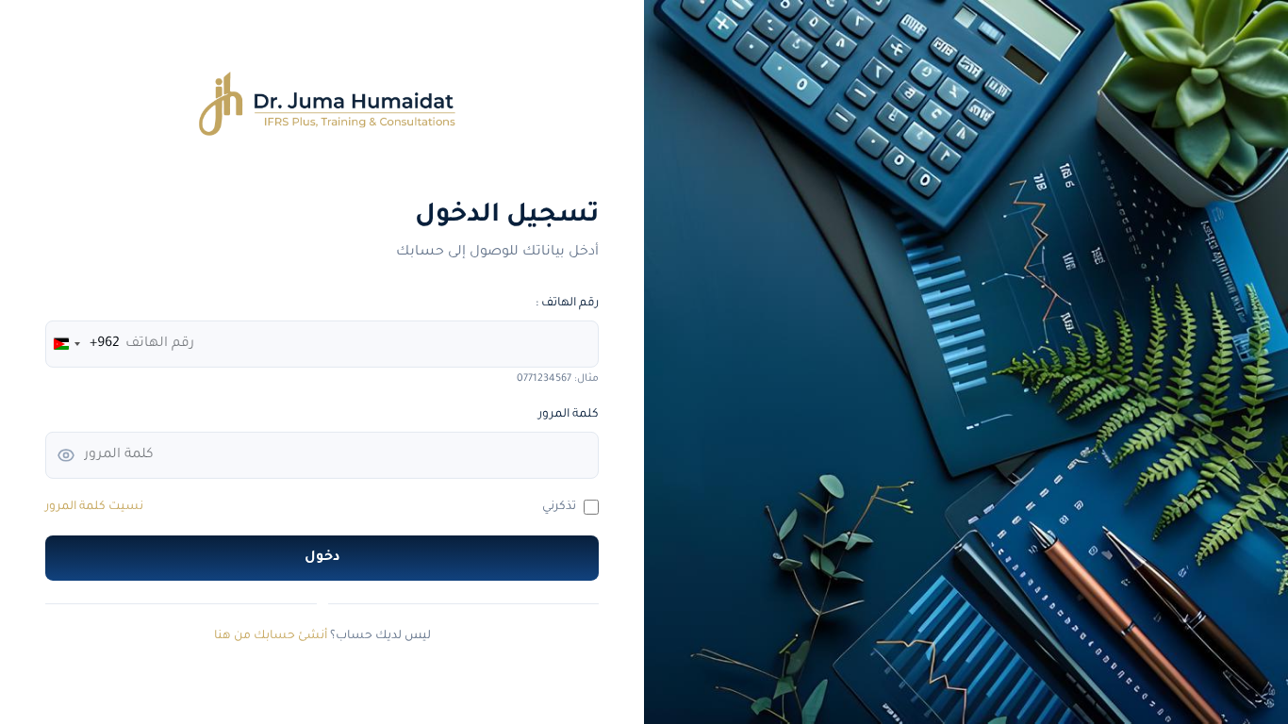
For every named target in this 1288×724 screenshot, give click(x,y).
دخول (322, 558)
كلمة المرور (568, 414)
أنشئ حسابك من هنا (270, 636)
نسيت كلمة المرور (94, 507)
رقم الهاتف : (567, 303)
